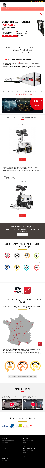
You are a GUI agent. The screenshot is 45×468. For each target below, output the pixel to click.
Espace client (28, 1)
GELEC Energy (5, 348)
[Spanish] (42, 1)
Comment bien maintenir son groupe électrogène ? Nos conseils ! (22, 376)
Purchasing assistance (28, 440)
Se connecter (4, 460)
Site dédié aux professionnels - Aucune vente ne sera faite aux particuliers (22, 8)
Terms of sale (26, 444)
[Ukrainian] (40, 1)
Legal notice (25, 445)
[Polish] (38, 1)
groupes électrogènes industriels (19, 62)
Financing (25, 442)
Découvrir (22, 159)
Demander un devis (22, 234)
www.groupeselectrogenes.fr (19, 1)
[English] (36, 1)
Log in (3, 465)
